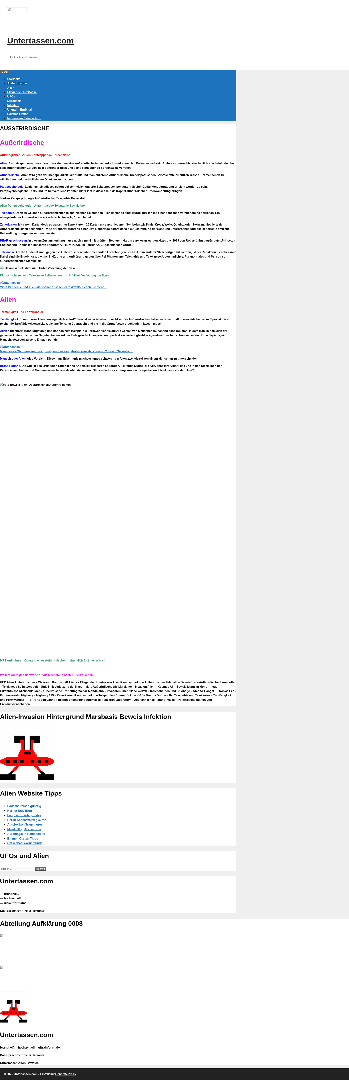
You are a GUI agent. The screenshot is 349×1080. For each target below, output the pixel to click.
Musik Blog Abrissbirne (24, 829)
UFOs (11, 96)
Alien (10, 87)
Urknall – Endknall (19, 109)
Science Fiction (18, 113)
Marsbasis (14, 100)
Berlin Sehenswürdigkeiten (26, 820)
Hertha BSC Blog (19, 810)
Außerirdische (17, 83)
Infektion (13, 105)
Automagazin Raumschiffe (26, 834)
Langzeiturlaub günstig (24, 815)
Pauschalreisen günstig (24, 806)
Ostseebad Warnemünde (24, 843)
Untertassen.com (40, 40)
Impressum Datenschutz (24, 118)
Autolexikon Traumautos (25, 824)
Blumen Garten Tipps (22, 838)
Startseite (13, 79)
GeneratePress (65, 1074)
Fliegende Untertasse (22, 92)
